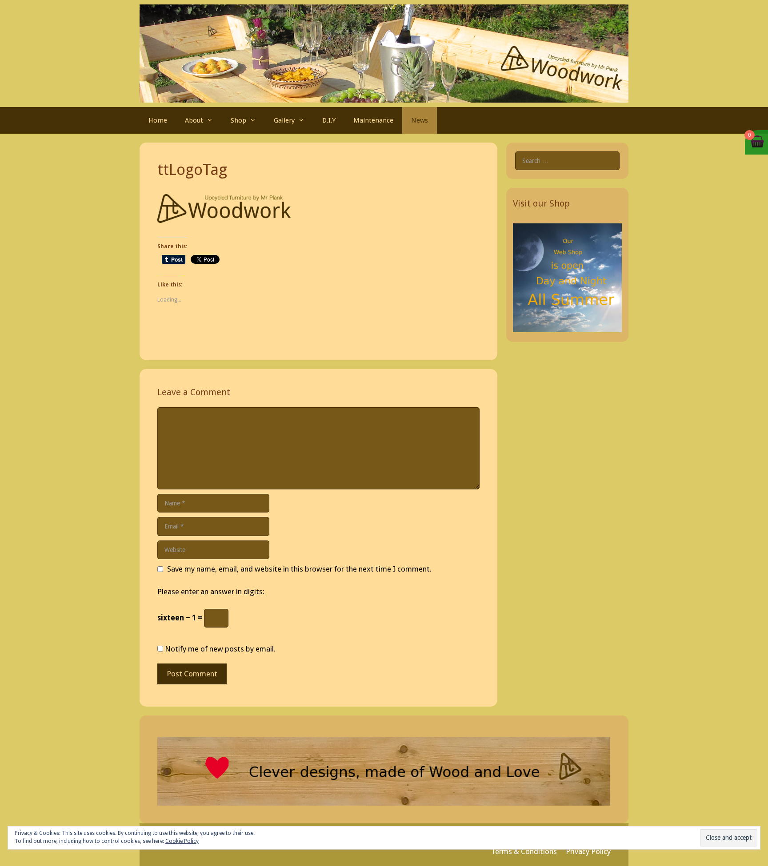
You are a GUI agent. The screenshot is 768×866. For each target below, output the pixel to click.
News (419, 120)
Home (157, 120)
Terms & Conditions (524, 851)
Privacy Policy (588, 851)
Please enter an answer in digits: (210, 591)
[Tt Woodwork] (384, 52)
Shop (238, 120)
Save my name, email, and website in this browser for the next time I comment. (299, 568)
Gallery (284, 120)
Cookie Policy (182, 841)
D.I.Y (329, 120)
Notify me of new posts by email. (220, 648)
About (194, 120)
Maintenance (373, 120)
